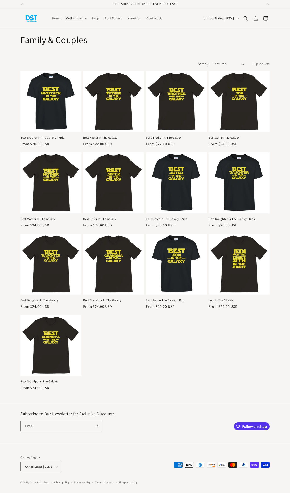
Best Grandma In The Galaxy (102, 300)
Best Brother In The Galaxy (164, 137)
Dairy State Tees (39, 482)
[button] (76, 18)
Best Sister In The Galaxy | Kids (166, 219)
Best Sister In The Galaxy (99, 219)
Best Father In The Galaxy (100, 137)
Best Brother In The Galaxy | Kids (42, 137)
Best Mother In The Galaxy (37, 219)
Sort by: (203, 64)
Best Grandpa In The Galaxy (39, 381)
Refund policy (61, 482)
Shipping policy (128, 482)
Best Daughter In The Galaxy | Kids (232, 219)
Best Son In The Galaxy (224, 137)
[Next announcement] (268, 4)
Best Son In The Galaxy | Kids (165, 300)
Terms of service (104, 482)
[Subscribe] (97, 426)
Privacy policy (82, 482)
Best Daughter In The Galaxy (39, 300)
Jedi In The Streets (221, 300)
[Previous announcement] (22, 4)
